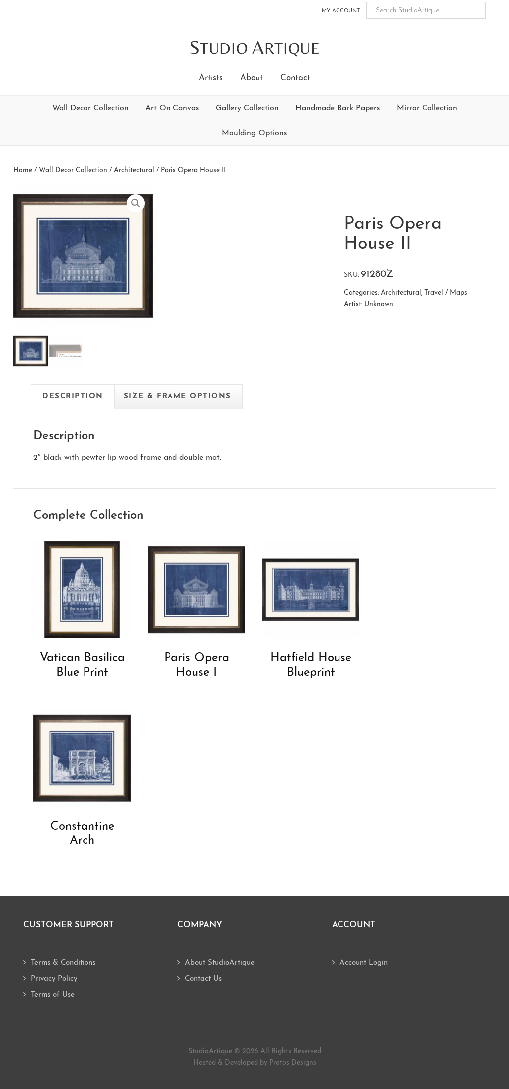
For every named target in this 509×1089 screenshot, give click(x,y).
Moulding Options (254, 133)
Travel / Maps (445, 293)
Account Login (363, 963)
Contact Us (203, 979)
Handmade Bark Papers (337, 108)
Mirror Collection (427, 108)
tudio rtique (254, 48)
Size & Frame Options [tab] (177, 396)
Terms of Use (53, 994)
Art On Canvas (172, 108)
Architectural (134, 170)
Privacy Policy (54, 979)
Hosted (204, 1063)
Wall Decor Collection (90, 108)
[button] (136, 203)
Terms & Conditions (63, 963)
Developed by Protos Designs (270, 1063)
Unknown (378, 304)
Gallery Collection (247, 108)
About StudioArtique (219, 963)
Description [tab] (72, 396)
